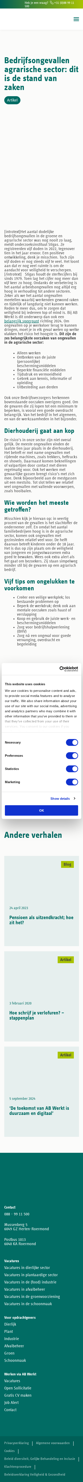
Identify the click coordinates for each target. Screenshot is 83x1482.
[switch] (72, 755)
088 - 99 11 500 (16, 1214)
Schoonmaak (15, 1360)
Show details (60, 798)
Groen (9, 1353)
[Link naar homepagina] (12, 19)
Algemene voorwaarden (53, 1443)
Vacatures (12, 1381)
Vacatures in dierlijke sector (27, 1268)
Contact (10, 1410)
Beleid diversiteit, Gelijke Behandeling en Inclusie (39, 1459)
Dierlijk (10, 1324)
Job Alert (11, 1402)
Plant (8, 1331)
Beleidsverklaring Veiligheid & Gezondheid (34, 1474)
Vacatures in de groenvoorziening (32, 1297)
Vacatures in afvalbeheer (24, 1289)
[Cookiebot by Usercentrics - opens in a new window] (59, 669)
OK (41, 810)
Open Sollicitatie (17, 1388)
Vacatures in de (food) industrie (30, 1282)
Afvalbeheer (14, 1346)
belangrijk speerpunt (21, 321)
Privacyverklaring (16, 1443)
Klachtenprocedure (17, 1467)
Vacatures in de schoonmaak (28, 1304)
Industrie (11, 1339)
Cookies (9, 1451)
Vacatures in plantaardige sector (31, 1275)
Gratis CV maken (17, 1395)
